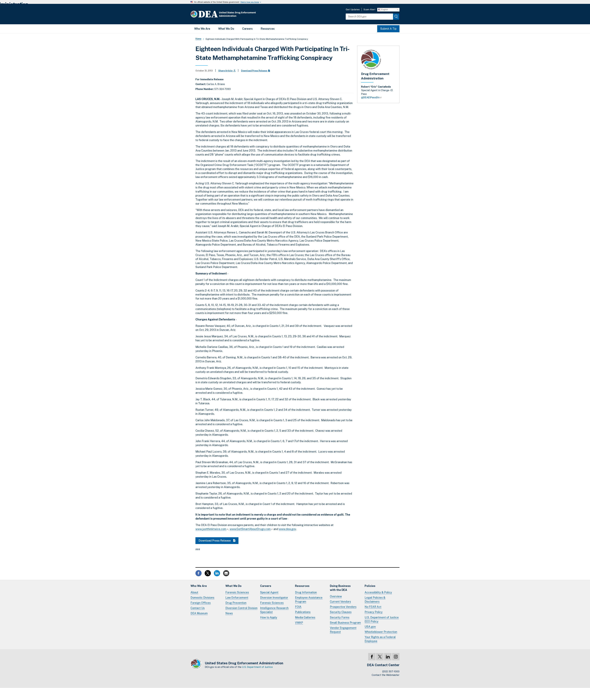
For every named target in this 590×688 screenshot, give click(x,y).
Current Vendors (340, 601)
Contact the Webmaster (385, 675)
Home (198, 38)
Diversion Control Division (241, 608)
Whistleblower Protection (381, 631)
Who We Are (202, 28)
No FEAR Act (373, 606)
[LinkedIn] (387, 656)
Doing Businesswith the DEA (340, 587)
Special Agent (269, 592)
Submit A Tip (388, 28)
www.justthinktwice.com (210, 529)
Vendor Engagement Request (343, 629)
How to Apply (268, 617)
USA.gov (370, 626)
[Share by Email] (226, 573)
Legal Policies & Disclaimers (375, 599)
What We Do (226, 28)
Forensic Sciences (237, 592)
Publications (303, 612)
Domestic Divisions (202, 597)
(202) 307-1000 (390, 671)
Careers (247, 28)
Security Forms (339, 617)
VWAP (299, 622)
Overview (336, 596)
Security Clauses (341, 612)
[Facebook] (372, 656)
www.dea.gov (287, 529)
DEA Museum (199, 613)
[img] (396, 17)
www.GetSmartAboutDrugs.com (250, 529)
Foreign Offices (201, 602)
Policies (370, 585)
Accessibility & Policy (378, 592)
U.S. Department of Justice (257, 667)
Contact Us (198, 608)
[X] (380, 656)
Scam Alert (369, 9)
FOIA (298, 606)
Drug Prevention (235, 602)
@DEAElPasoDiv (370, 97)
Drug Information (306, 592)
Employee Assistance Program (309, 599)
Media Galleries (305, 617)
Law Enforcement (236, 597)
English (384, 9)
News (229, 613)
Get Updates (353, 9)
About (194, 592)
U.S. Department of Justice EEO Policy (382, 619)
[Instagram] (395, 656)
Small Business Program (345, 622)
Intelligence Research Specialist (274, 610)
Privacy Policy (374, 612)
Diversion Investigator (274, 597)
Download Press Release (254, 70)
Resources (268, 28)
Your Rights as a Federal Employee (380, 639)
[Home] (232, 14)
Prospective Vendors (343, 606)
